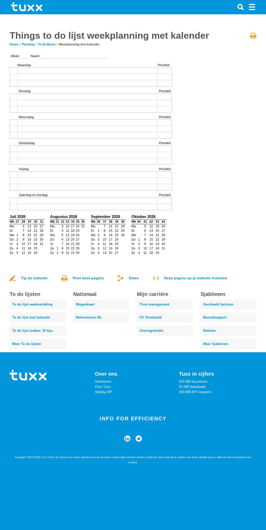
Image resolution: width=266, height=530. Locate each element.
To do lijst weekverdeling (32, 304)
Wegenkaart (85, 304)
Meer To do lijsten (26, 344)
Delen (134, 278)
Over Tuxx (103, 387)
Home (14, 44)
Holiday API (103, 392)
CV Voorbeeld (150, 317)
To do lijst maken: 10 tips (32, 331)
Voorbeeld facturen (218, 304)
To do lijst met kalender (31, 317)
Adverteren (103, 381)
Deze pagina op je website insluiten (195, 278)
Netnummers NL (89, 317)
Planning (28, 44)
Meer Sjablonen (215, 344)
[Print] (253, 35)
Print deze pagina (88, 278)
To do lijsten (46, 44)
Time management (154, 304)
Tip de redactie (34, 278)
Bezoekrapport (215, 317)
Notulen (209, 331)
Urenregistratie (151, 331)
